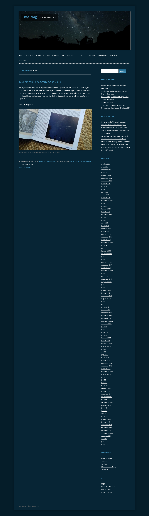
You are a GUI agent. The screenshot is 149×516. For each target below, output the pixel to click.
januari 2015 (105, 310)
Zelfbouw (104, 470)
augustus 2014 (106, 324)
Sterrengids (87, 161)
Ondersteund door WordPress (29, 506)
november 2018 (106, 254)
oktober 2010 (105, 430)
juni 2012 (104, 380)
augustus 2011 (106, 405)
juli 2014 (104, 327)
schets (80, 161)
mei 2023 (104, 172)
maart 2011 (105, 416)
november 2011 (106, 397)
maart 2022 (105, 195)
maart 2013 (105, 357)
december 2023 (106, 170)
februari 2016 (106, 290)
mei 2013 (104, 352)
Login (103, 484)
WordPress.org (106, 492)
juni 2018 (104, 256)
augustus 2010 (106, 436)
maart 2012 (105, 385)
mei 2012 (104, 383)
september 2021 (107, 200)
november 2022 (106, 181)
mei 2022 (104, 189)
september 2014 (107, 321)
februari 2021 (106, 209)
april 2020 (104, 223)
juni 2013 (104, 349)
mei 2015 (104, 301)
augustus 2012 (106, 374)
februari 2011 (106, 419)
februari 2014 (106, 338)
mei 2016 (104, 287)
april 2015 (104, 304)
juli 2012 (104, 377)
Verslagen (40, 56)
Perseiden (73, 161)
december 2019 (106, 234)
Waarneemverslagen (108, 467)
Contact (113, 56)
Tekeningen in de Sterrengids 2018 (40, 82)
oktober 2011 (105, 399)
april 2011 (104, 413)
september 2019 (107, 242)
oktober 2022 (105, 184)
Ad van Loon (105, 136)
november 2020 (106, 214)
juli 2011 (104, 408)
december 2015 (106, 296)
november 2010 (106, 428)
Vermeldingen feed (108, 486)
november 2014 (106, 315)
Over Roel (91, 56)
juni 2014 (104, 329)
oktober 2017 (105, 268)
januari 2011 (105, 422)
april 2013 (104, 355)
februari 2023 (106, 175)
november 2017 (106, 265)
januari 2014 (105, 341)
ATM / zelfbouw (53, 56)
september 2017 (107, 271)
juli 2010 (104, 439)
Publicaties (102, 56)
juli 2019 (104, 245)
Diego (103, 142)
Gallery (81, 56)
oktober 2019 (105, 240)
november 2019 (106, 237)
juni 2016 (104, 285)
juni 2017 (104, 273)
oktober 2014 (105, 318)
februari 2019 (106, 251)
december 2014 (106, 313)
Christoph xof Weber (108, 122)
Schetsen (29, 56)
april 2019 (104, 248)
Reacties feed (106, 489)
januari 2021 (105, 212)
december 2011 (106, 394)
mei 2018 (104, 259)
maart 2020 (105, 226)
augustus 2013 (106, 346)
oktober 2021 (105, 198)
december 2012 (106, 363)
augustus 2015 (106, 299)
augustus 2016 (106, 282)
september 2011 (107, 402)
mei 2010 (104, 444)
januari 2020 (105, 231)
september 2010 (107, 433)
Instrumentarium (68, 56)
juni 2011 (104, 411)
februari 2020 (106, 228)
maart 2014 (105, 335)
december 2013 (106, 343)
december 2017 (106, 262)
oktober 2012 (105, 369)
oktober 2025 (105, 164)
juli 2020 (104, 217)
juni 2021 (104, 203)
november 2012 (106, 366)
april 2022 (104, 192)
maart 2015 (105, 307)
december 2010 (106, 425)
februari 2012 (106, 388)
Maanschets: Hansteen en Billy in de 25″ (115, 108)
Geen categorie (44, 161)
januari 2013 (105, 360)
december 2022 (106, 178)
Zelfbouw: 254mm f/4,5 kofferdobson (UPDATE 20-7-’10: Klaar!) (115, 130)
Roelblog (30, 17)
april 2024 (104, 167)
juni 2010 (104, 442)
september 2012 (107, 371)
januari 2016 (105, 293)
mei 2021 (104, 206)
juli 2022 (104, 186)
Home (21, 56)
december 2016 (106, 279)
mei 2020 (104, 220)
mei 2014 (104, 332)
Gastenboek (23, 61)
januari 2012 (105, 391)
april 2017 (104, 276)
